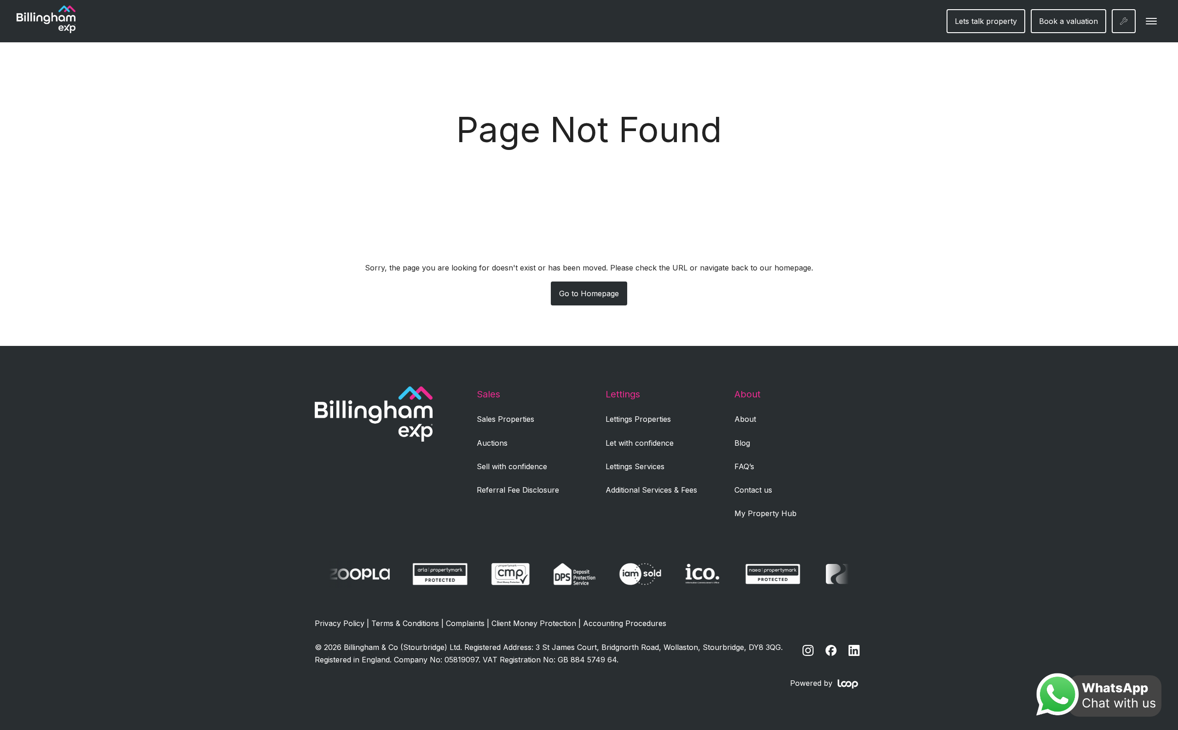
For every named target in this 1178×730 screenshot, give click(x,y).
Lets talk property (986, 21)
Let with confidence (640, 443)
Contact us (753, 489)
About (745, 419)
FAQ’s (744, 466)
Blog (742, 443)
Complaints (465, 623)
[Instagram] (808, 650)
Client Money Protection (533, 623)
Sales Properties (505, 419)
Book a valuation (1068, 21)
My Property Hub (765, 513)
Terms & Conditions (405, 623)
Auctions (492, 443)
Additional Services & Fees (651, 489)
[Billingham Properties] (374, 438)
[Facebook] (831, 650)
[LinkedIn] (854, 650)
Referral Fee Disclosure (518, 489)
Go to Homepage (589, 293)
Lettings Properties (638, 419)
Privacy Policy (339, 623)
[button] (1151, 21)
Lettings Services (635, 466)
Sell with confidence (512, 466)
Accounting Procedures (624, 623)
